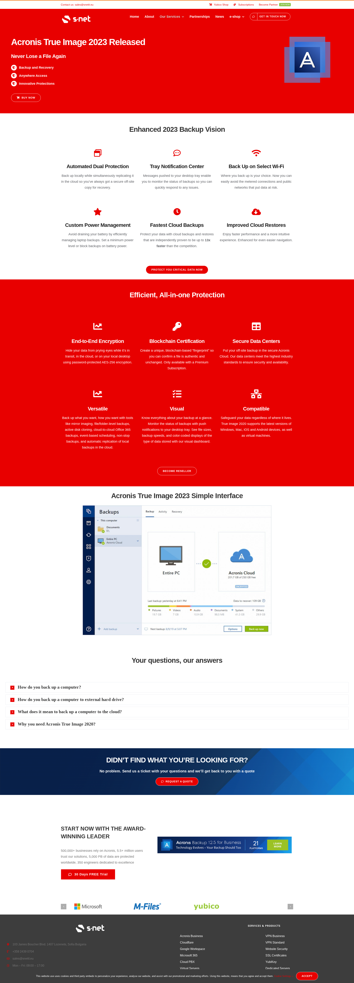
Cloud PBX (187, 961)
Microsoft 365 (188, 955)
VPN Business (275, 936)
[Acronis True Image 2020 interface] (177, 507)
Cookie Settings (283, 976)
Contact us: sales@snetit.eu (77, 4)
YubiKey (271, 961)
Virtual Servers (189, 968)
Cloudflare (187, 942)
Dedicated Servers (278, 968)
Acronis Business (191, 936)
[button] (177, 687)
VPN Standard (275, 942)
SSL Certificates (276, 955)
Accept (307, 976)
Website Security (277, 949)
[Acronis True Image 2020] (307, 38)
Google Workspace (192, 949)
